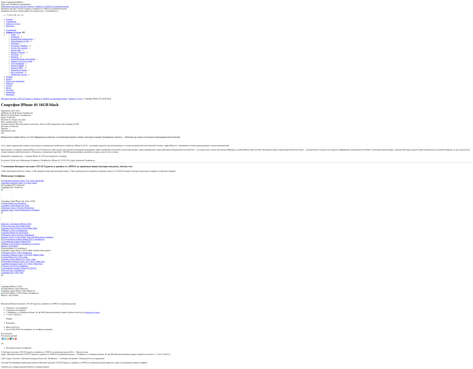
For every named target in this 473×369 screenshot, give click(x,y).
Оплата (9, 86)
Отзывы (9, 77)
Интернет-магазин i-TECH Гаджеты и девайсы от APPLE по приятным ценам (34, 99)
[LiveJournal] (13, 338)
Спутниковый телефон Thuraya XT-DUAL (19, 268)
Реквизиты (10, 92)
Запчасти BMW (17, 66)
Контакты (10, 26)
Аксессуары (16, 50)
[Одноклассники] (8, 338)
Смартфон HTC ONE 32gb (12, 273)
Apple (13, 35)
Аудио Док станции (19, 48)
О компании (11, 21)
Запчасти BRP (17, 68)
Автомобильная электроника (23, 59)
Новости (9, 83)
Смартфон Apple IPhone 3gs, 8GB (15, 206)
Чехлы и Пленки (18, 52)
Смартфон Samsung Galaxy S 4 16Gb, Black (19, 183)
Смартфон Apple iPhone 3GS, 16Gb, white (18, 259)
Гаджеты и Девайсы (19, 46)
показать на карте (92, 312)
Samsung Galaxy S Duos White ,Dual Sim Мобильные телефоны (27, 237)
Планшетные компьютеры (22, 39)
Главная (9, 19)
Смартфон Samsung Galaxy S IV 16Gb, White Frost (22, 264)
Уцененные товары (19, 70)
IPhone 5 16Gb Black (9, 246)
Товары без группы (19, 74)
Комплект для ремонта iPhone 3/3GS (16, 224)
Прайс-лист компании (15, 81)
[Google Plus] (15, 338)
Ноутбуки (15, 43)
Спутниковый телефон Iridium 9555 (16, 242)
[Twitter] (5, 338)
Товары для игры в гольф (21, 61)
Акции (9, 79)
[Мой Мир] (10, 338)
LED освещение (17, 63)
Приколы (15, 57)
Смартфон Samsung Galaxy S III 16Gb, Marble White (22, 255)
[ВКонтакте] (2, 338)
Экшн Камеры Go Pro (20, 41)
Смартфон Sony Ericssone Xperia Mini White (19, 228)
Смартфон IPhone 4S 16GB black (14, 233)
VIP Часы (15, 55)
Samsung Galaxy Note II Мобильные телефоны (20, 210)
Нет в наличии (17, 72)
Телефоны (15, 37)
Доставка (10, 90)
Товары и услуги (13, 24)
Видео (8, 88)
